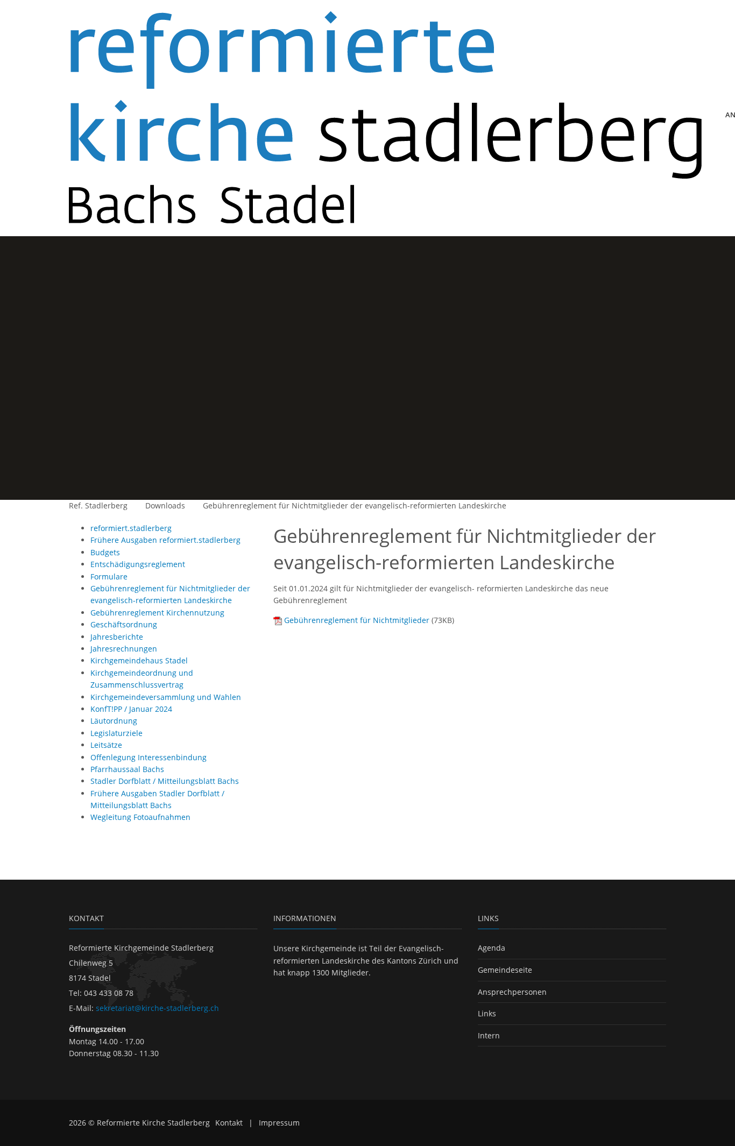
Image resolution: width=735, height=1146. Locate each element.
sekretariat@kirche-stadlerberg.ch (157, 1008)
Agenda (491, 948)
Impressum (279, 1122)
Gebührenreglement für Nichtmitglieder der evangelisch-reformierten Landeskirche (354, 505)
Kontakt (229, 1122)
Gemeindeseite (505, 970)
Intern (489, 1035)
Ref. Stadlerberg (98, 505)
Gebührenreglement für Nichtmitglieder (356, 620)
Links (487, 1013)
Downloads (165, 505)
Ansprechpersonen (512, 992)
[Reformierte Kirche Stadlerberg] (385, 118)
